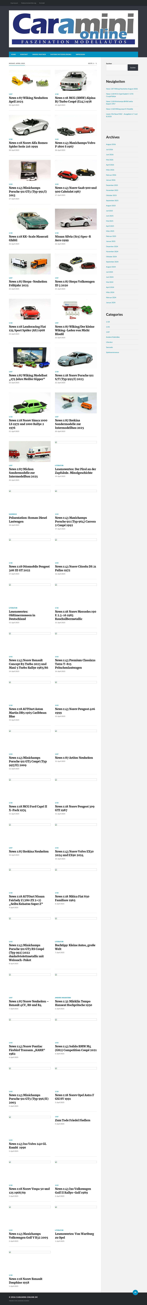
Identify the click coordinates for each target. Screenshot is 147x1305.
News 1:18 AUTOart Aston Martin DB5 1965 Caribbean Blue (27, 712)
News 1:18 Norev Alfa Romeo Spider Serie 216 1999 (28, 144)
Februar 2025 (111, 236)
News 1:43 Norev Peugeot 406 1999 (75, 710)
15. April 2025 (14, 622)
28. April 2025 (14, 150)
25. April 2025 (14, 289)
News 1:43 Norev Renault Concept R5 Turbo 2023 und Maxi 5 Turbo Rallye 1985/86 (28, 664)
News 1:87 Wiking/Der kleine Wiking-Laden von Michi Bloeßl (74, 330)
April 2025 (110, 226)
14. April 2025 (14, 671)
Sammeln (13, 514)
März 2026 (110, 170)
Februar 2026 (111, 175)
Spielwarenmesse (112, 352)
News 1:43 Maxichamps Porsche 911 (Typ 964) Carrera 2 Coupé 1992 (75, 521)
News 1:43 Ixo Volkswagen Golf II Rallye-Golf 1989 (73, 1190)
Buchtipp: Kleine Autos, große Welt (75, 947)
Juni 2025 (109, 216)
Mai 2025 (109, 221)
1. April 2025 (59, 1241)
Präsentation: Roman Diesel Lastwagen (28, 519)
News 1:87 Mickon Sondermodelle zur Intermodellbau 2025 (23, 472)
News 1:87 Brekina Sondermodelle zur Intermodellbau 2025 (69, 424)
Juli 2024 (109, 272)
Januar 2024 (110, 302)
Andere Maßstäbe (63, 998)
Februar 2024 (111, 297)
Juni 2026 (109, 154)
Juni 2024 (109, 277)
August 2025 (111, 205)
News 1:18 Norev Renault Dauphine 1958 (25, 1280)
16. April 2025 (60, 574)
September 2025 (112, 200)
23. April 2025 (60, 338)
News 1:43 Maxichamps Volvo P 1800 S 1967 (75, 144)
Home (13, 54)
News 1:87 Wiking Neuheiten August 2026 (122, 89)
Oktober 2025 (111, 195)
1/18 (57, 94)
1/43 (57, 139)
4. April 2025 (59, 1124)
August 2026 (111, 144)
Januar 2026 (110, 180)
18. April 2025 (14, 525)
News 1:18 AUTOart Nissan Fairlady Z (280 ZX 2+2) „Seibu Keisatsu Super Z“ (27, 900)
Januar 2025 (110, 241)
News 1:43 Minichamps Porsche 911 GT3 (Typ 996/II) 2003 (28, 1098)
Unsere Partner (39, 54)
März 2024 (110, 292)
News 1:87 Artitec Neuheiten (74, 758)
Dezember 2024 (112, 246)
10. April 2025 (14, 855)
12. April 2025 (14, 769)
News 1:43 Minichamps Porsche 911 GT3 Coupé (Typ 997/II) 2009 (28, 761)
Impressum (14, 3)
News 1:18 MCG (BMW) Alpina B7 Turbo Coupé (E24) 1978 (75, 99)
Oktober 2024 (111, 256)
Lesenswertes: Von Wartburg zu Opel (74, 1235)
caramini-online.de (27, 1297)
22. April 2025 (60, 383)
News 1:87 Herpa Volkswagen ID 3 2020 (75, 283)
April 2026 (110, 165)
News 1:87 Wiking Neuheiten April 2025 (28, 99)
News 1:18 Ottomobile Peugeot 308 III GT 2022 (29, 568)
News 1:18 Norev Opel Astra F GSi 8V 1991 (74, 1097)
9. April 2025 (13, 907)
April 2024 (110, 287)
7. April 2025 (59, 952)
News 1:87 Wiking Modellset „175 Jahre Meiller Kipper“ (28, 377)
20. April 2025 (60, 431)
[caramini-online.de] (73, 28)
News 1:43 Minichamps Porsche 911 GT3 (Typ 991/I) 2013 (28, 191)
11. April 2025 (14, 814)
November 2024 (112, 251)
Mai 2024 (109, 282)
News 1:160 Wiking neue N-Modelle (119, 109)
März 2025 (110, 231)
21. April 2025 (14, 431)
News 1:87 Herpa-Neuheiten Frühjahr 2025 (28, 283)
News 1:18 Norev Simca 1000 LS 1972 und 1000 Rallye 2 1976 (28, 424)
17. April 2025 (60, 529)
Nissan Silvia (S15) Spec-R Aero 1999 (73, 238)
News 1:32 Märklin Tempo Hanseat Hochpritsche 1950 (73, 1003)
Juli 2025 (109, 211)
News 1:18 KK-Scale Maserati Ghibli (28, 238)
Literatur (59, 465)
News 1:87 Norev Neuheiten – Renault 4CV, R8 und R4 (29, 1003)
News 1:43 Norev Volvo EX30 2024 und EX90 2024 (74, 853)
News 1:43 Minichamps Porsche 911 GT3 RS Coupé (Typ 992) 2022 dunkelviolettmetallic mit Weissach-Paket (26, 953)
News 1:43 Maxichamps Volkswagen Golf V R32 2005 (28, 1235)
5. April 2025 (13, 1106)
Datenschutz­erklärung (28, 3)
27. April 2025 (14, 199)
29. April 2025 (60, 105)
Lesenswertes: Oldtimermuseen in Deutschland (22, 615)
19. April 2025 (60, 476)
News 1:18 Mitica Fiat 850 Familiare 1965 (72, 898)
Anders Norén (23, 1301)
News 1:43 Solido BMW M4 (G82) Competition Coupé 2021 (76, 1048)
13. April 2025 (14, 720)
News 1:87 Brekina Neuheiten (29, 851)
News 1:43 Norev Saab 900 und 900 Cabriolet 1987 (76, 189)
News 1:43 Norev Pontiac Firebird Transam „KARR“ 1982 (27, 1050)
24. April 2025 (14, 334)
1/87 (10, 94)
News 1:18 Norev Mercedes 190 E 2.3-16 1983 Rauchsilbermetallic (75, 615)
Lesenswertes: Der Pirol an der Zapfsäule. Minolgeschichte (75, 471)
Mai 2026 (109, 160)
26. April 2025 (14, 244)
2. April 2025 (59, 1196)
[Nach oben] (135, 1292)
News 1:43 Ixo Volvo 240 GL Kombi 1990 (27, 1145)
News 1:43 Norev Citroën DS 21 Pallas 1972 (75, 568)
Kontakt (42, 3)
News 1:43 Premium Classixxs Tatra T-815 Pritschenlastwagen (75, 664)
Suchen (109, 63)
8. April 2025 (59, 904)
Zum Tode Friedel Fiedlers (72, 1120)
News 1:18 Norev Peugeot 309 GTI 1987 (74, 808)
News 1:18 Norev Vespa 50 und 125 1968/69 (29, 1190)
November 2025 (112, 190)
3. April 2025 (13, 1196)
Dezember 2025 (112, 185)
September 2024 (112, 262)
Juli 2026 (109, 149)
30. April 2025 (14, 105)
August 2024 (111, 267)
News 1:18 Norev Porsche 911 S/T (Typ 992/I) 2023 (74, 377)
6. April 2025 (59, 1009)
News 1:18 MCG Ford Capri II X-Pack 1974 (28, 808)
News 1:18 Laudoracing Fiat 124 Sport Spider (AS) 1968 (27, 328)
